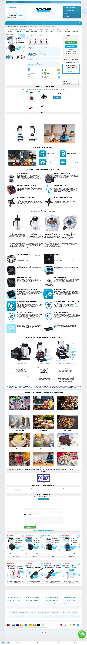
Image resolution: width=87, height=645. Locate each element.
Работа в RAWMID (13, 612)
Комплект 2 (29, 89)
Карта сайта (32, 612)
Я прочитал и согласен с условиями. (42, 524)
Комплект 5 (46, 89)
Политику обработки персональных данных (40, 524)
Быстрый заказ (71, 46)
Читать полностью (31, 65)
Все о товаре (10, 31)
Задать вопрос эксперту (43, 498)
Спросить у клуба (56, 22)
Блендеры (12, 26)
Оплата (68, 612)
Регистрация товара (74, 616)
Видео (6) (27, 31)
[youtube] (61, 625)
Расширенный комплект (71, 39)
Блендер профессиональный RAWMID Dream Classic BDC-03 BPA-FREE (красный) (30, 104)
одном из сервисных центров (72, 306)
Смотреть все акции (71, 71)
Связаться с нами (24, 612)
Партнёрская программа (43, 612)
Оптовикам (38, 616)
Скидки (19, 22)
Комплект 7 (57, 89)
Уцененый (40, 35)
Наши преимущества (70, 7)
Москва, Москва (66, 76)
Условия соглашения (19, 616)
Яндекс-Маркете (30, 387)
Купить (70, 42)
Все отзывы (30, 59)
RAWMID (45, 47)
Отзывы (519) (34, 31)
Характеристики (19, 31)
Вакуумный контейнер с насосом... (71, 581)
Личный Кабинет (54, 612)
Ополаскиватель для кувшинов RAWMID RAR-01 (43, 103)
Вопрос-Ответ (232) (43, 31)
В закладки (67, 59)
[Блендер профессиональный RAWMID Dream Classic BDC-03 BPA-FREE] (16, 34)
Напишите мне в (27, 514)
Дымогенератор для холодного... (34, 581)
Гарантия (10, 616)
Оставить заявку (30, 527)
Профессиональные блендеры (21, 26)
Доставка (68, 13)
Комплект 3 (35, 89)
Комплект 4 (40, 89)
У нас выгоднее (29, 616)
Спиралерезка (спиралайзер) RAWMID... (15, 581)
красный (41, 43)
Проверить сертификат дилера (61, 616)
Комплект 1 (23, 89)
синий (35, 43)
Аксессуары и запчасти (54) (56, 31)
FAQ (41, 22)
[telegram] (78, 625)
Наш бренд (47, 22)
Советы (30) (75, 31)
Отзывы (25, 22)
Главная (7, 26)
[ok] (69, 625)
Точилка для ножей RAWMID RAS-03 (52, 581)
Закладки (63, 612)
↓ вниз (2, 0)
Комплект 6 (52, 89)
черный (46, 43)
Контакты (68, 16)
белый (30, 43)
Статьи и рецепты (33, 22)
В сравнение (75, 59)
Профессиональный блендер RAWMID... (15, 553)
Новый (31, 35)
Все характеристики (31, 55)
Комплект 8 (63, 89)
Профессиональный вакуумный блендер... (71, 553)
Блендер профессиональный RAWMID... (34, 553)
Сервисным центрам (47, 616)
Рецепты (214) (68, 31)
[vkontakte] (65, 625)
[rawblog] (74, 625)
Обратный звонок (70, 10)
